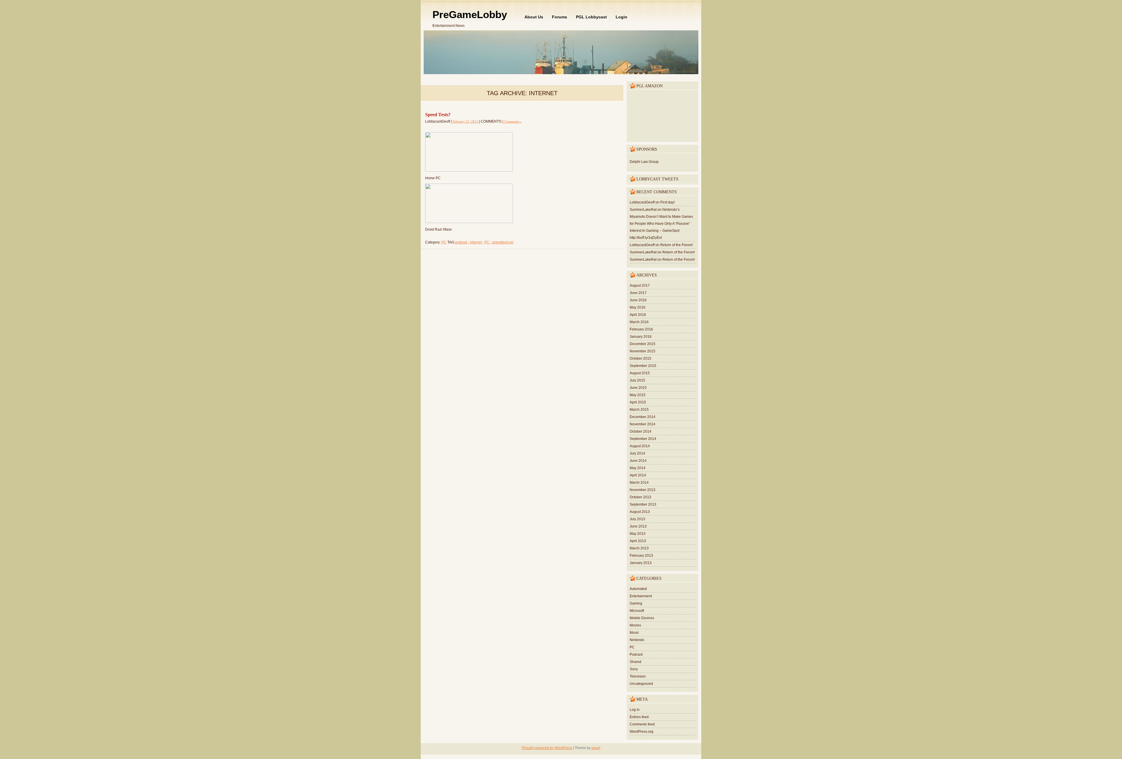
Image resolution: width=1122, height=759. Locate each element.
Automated (638, 589)
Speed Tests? (438, 114)
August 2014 (640, 446)
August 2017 (640, 285)
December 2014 (642, 417)
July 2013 (637, 519)
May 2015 (637, 395)
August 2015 (640, 373)
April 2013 (638, 541)
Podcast (636, 654)
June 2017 (638, 293)
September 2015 (643, 366)
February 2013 (641, 555)
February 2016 (641, 329)
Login (621, 17)
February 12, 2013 (466, 121)
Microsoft (637, 611)
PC (443, 242)
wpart (595, 748)
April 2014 (638, 475)
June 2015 (638, 388)
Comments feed (642, 724)
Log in (635, 710)
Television (638, 676)
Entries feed (639, 717)
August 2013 (640, 512)
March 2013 (639, 548)
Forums (559, 17)
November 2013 (642, 490)
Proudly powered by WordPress (547, 748)
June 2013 (638, 526)
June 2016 (638, 300)
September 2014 (643, 439)
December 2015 (642, 344)
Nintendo (637, 640)
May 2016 (637, 307)
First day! (667, 202)
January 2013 (641, 563)
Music (634, 633)
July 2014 (637, 453)
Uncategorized (641, 684)
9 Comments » (512, 121)
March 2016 (639, 322)
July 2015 (637, 380)
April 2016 (638, 315)
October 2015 (640, 358)
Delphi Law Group (644, 162)
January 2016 (641, 337)
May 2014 (637, 468)
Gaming (636, 603)
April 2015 (638, 402)
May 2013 (637, 534)
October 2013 (640, 497)
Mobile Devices (642, 618)
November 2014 (642, 424)
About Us (533, 17)
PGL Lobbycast (591, 17)
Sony (634, 669)
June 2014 (638, 461)
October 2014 (640, 431)
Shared (635, 662)
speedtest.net (502, 242)
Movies (635, 625)
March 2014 (639, 483)
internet (476, 242)
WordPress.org (641, 732)
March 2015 (639, 410)
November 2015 (642, 351)
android (461, 242)
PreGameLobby (469, 14)
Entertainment (641, 596)
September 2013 (643, 504)
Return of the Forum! (676, 245)
